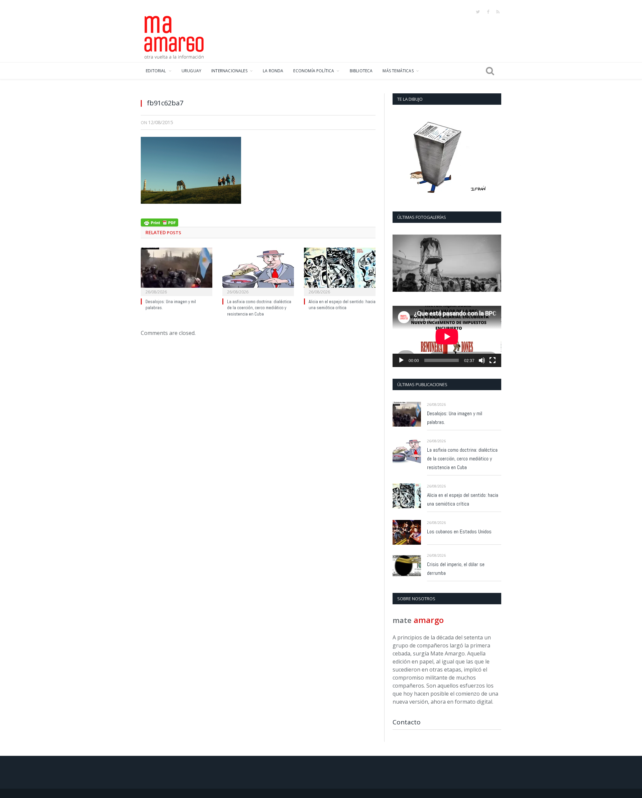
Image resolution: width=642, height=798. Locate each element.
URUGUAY (191, 71)
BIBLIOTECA (361, 71)
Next (494, 264)
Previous (400, 264)
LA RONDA (273, 71)
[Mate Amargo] (174, 36)
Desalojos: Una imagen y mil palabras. (454, 418)
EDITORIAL (156, 71)
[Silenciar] (481, 360)
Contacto (407, 722)
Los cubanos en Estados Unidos (459, 531)
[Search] (490, 71)
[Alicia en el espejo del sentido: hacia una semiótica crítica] (340, 271)
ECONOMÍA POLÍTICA (313, 71)
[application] (447, 336)
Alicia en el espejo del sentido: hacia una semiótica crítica (342, 305)
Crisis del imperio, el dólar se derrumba (456, 569)
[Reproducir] (401, 360)
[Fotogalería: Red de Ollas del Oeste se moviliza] (447, 263)
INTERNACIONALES (229, 71)
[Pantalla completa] (492, 360)
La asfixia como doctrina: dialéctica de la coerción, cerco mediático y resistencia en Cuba (259, 308)
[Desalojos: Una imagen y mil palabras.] (176, 271)
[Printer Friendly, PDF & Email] (159, 221)
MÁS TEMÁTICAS (398, 71)
